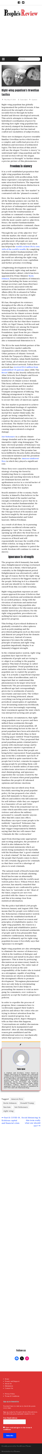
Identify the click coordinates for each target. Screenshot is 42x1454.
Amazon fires (17, 1099)
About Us (8, 1384)
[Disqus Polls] (21, 1156)
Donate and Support (12, 1381)
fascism (7, 1107)
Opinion (34, 100)
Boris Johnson (9, 1103)
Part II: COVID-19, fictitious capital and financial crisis (11, 1120)
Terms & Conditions (12, 1396)
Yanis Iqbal (23, 100)
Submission (9, 1386)
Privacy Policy (10, 1394)
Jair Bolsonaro (8, 436)
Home (7, 1379)
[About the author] (21, 1044)
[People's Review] (21, 13)
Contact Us (9, 1388)
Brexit (4, 372)
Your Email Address (10, 1418)
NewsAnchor (6, 1451)
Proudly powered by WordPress (13, 1446)
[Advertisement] (21, 40)
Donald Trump (27, 1103)
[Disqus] (21, 1212)
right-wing (8, 1111)
